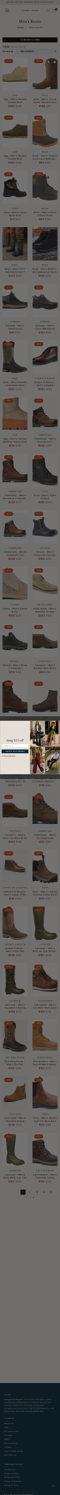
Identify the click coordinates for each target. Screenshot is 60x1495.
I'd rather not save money (9, 755)
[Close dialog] (57, 723)
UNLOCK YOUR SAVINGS (15, 751)
